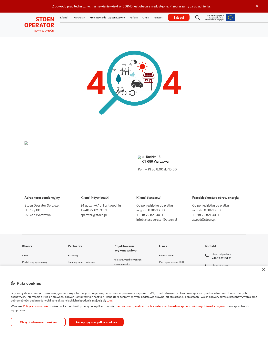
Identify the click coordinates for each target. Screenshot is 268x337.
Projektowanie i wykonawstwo (107, 17)
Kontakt (157, 17)
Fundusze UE (166, 255)
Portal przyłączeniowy (34, 261)
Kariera (133, 17)
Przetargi (73, 255)
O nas (145, 17)
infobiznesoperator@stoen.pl (156, 219)
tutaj (109, 300)
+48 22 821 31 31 (221, 258)
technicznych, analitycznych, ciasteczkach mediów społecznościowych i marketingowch (172, 306)
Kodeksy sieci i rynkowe (81, 261)
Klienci (63, 17)
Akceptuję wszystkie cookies (96, 322)
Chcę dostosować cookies (38, 322)
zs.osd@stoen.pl (203, 219)
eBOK (25, 255)
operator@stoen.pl (93, 215)
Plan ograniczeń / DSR (171, 261)
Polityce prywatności (36, 306)
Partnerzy (79, 17)
